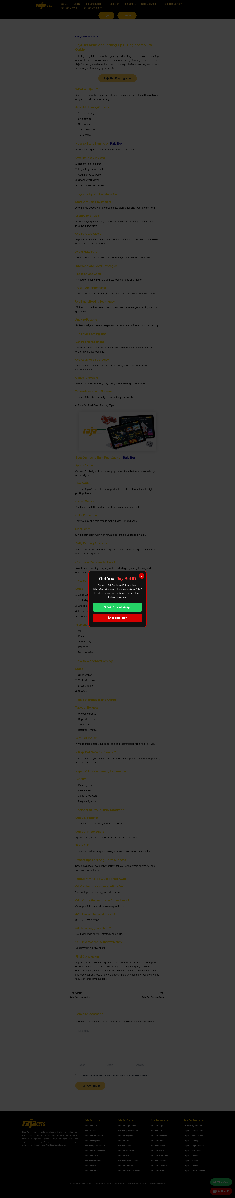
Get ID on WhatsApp (118, 607)
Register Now (119, 617)
